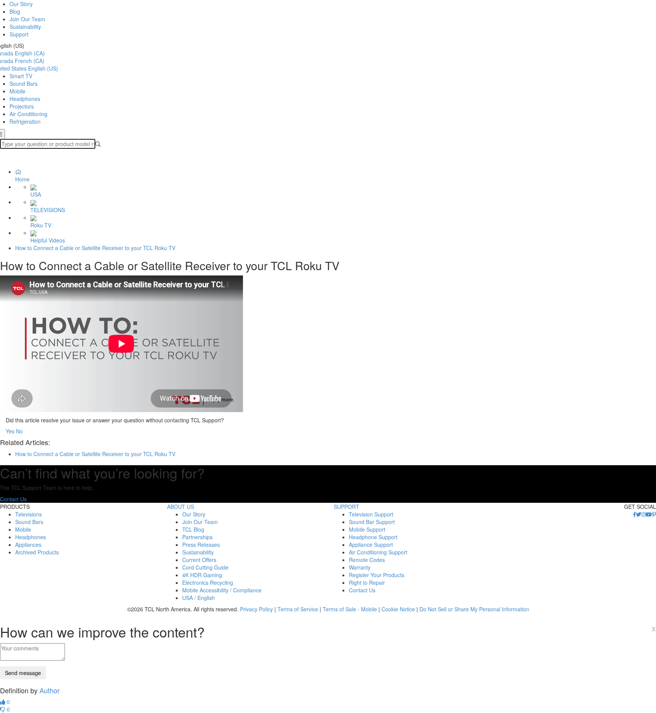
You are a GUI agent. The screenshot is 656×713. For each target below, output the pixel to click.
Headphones (24, 98)
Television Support (371, 514)
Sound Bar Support (372, 522)
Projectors (21, 106)
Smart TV (20, 76)
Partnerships (197, 537)
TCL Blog (193, 529)
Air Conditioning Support (378, 552)
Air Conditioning (28, 114)
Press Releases (201, 544)
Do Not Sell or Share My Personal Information (474, 609)
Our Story (21, 4)
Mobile (17, 91)
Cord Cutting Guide (205, 567)
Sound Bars (23, 83)
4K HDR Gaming (202, 575)
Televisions (28, 514)
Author (49, 690)
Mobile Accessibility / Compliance (222, 590)
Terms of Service (298, 609)
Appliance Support (371, 544)
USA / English (198, 597)
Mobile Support (367, 529)
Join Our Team (27, 19)
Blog (14, 11)
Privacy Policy (256, 609)
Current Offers (199, 559)
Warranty (360, 567)
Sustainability (25, 26)
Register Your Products (376, 575)
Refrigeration (25, 121)
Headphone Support (373, 537)
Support (18, 34)
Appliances (28, 544)
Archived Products (37, 552)
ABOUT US (180, 506)
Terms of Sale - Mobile (350, 609)
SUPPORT (346, 506)
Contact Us (13, 499)
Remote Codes (367, 559)
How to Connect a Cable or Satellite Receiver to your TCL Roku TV (95, 248)
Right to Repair (367, 582)
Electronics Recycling (207, 582)
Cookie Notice (398, 609)
